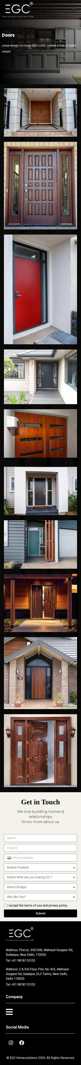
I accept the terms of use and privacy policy (37, 905)
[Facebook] (22, 1043)
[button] (73, 9)
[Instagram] (11, 1043)
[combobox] (10, 857)
